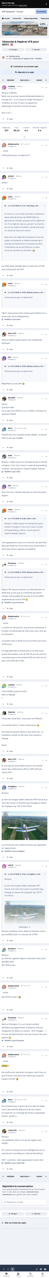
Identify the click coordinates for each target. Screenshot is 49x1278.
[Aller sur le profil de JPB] (4, 358)
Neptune (11, 712)
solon (10, 197)
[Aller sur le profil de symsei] (4, 177)
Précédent (10, 80)
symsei (11, 176)
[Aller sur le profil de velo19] (4, 866)
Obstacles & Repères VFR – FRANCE (27, 58)
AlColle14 (12, 949)
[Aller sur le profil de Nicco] (4, 429)
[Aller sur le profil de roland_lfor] (4, 1131)
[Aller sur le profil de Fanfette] (4, 87)
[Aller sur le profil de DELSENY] (4, 399)
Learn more (4, 4)
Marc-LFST (12, 333)
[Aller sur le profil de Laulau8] (4, 686)
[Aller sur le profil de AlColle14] (4, 950)
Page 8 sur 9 (24, 80)
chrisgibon (12, 786)
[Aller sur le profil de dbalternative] (3, 57)
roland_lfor (12, 1130)
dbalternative (14, 56)
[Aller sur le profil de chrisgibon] (4, 787)
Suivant (39, 80)
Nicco (10, 428)
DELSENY (11, 398)
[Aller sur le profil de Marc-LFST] (4, 334)
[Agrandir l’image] (25, 902)
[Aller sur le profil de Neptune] (4, 713)
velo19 (10, 865)
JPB (9, 357)
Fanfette (11, 86)
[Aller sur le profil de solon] (4, 198)
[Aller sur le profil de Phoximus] (4, 564)
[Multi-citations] (3, 119)
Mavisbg (30, 205)
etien (10, 455)
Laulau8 (11, 685)
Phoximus (12, 563)
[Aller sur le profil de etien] (4, 456)
